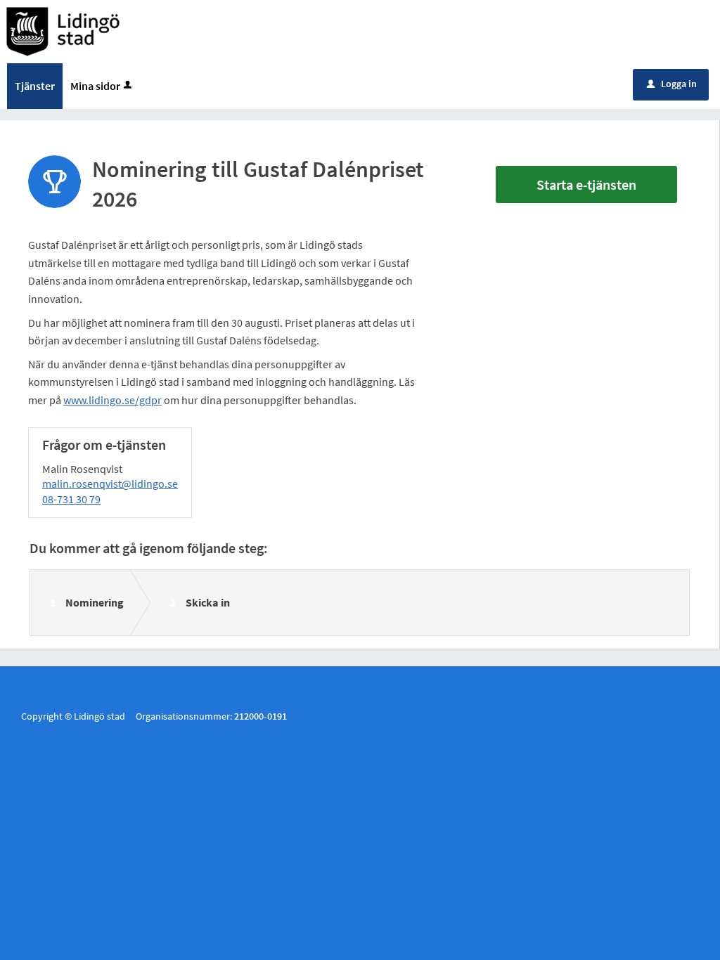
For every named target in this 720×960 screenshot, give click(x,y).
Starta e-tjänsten (586, 184)
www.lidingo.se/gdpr (112, 400)
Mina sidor (95, 86)
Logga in (672, 83)
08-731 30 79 (71, 499)
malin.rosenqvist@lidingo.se (110, 483)
